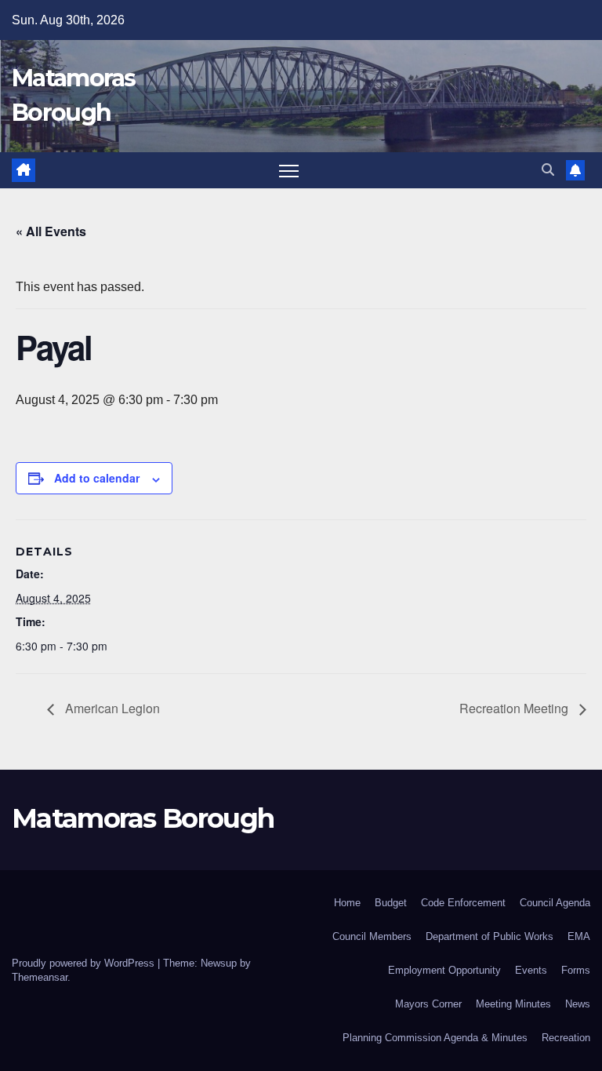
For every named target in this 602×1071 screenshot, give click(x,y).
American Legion (111, 708)
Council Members (372, 936)
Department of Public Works (489, 936)
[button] (548, 170)
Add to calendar (97, 478)
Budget (391, 903)
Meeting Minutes (513, 1004)
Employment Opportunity (444, 970)
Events (531, 970)
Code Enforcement (463, 903)
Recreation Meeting (515, 708)
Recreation (566, 1038)
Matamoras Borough (143, 818)
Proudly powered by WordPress (85, 963)
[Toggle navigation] (289, 170)
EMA (579, 936)
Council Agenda (555, 903)
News (577, 1004)
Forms (575, 970)
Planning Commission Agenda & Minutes (435, 1038)
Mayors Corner (428, 1004)
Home (347, 903)
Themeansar (39, 977)
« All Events (51, 231)
